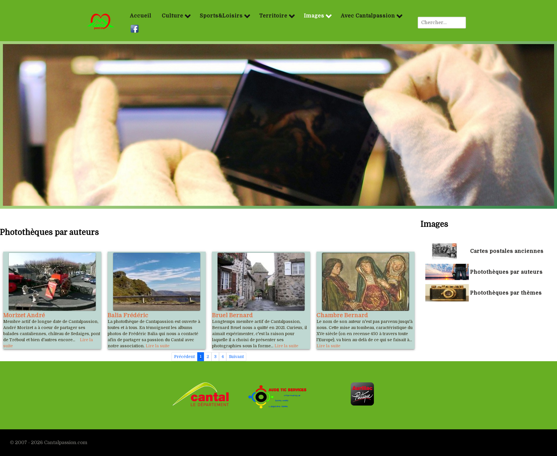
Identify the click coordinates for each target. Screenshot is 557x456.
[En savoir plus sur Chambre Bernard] (365, 282)
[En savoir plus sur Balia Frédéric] (156, 282)
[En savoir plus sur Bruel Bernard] (261, 282)
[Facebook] (135, 29)
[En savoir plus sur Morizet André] (52, 282)
